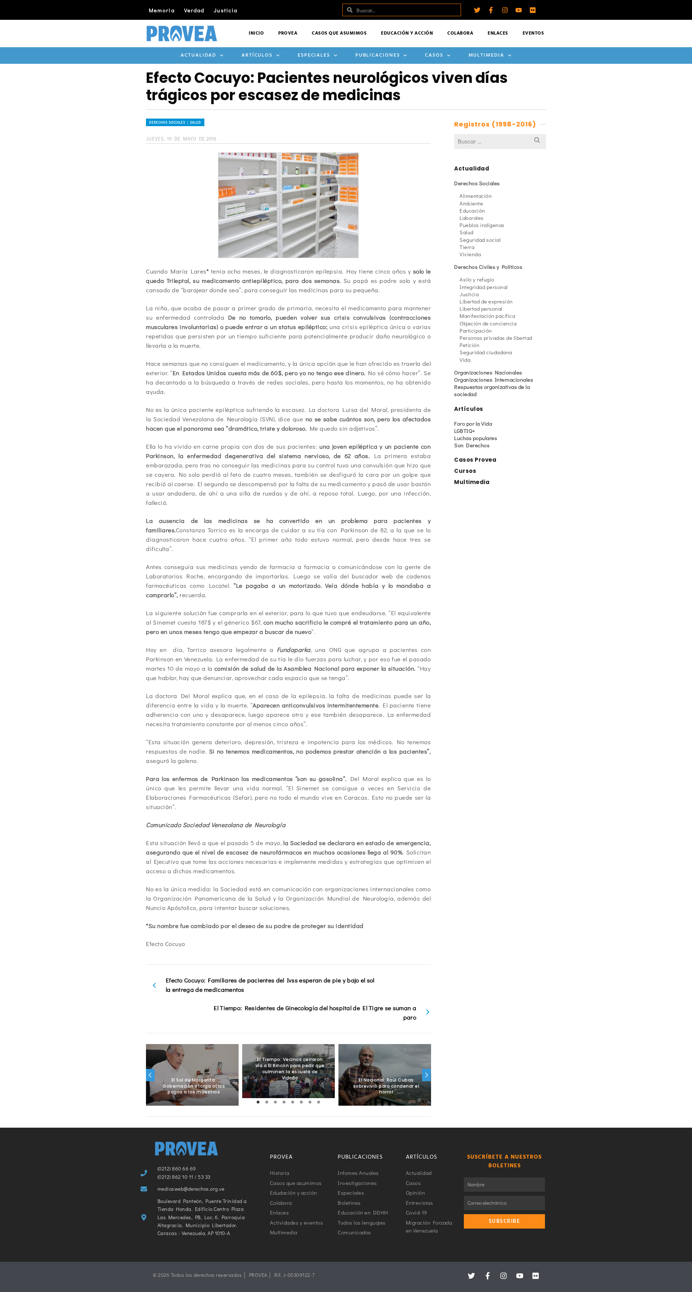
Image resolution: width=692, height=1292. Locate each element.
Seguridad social (480, 239)
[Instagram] (505, 10)
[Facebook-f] (491, 10)
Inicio (256, 33)
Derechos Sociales (477, 183)
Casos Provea (475, 459)
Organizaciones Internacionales (493, 379)
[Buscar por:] (500, 141)
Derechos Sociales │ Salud (175, 122)
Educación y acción (407, 33)
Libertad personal (481, 308)
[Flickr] (532, 10)
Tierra (467, 246)
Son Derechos (471, 445)
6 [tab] (301, 1102)
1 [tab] (258, 1102)
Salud (467, 232)
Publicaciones (377, 55)
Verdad (194, 10)
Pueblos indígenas (482, 224)
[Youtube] (518, 10)
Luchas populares (475, 437)
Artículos (256, 55)
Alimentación (476, 195)
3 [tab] (275, 1102)
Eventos (533, 33)
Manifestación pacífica (487, 315)
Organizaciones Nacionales (488, 372)
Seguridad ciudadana (486, 352)
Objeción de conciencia (488, 323)
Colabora (460, 33)
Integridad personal (484, 286)
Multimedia (486, 55)
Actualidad (198, 55)
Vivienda (470, 254)
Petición (469, 344)
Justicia (226, 10)
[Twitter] (477, 10)
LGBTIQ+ (464, 430)
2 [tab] (266, 1102)
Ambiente (471, 203)
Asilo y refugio (477, 279)
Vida (465, 359)
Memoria (162, 10)
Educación (472, 210)
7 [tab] (310, 1102)
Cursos (465, 471)
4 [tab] (284, 1102)
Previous (150, 1075)
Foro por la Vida (473, 423)
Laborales (472, 217)
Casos (434, 55)
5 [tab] (292, 1102)
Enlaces (498, 33)
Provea (287, 33)
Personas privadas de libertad (496, 337)
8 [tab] (318, 1102)
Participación (476, 330)
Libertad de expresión (486, 301)
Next (426, 1075)
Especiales (314, 55)
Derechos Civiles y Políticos (488, 266)
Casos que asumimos (339, 33)
